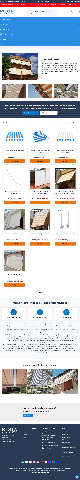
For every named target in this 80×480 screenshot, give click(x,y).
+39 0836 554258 (50, 442)
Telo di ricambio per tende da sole (14, 151)
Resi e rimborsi (66, 437)
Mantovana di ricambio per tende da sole (65, 151)
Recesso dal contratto (69, 447)
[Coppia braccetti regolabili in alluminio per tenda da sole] (65, 219)
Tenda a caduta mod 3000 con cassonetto (15, 234)
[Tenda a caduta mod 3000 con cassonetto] (14, 219)
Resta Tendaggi (23, 468)
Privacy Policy (66, 442)
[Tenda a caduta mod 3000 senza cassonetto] (40, 178)
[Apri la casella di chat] (77, 477)
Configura (15, 161)
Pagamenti (65, 432)
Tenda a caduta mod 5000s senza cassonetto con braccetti (65, 192)
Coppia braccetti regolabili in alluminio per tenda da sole (65, 234)
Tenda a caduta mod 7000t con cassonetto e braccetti (40, 234)
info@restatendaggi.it (51, 445)
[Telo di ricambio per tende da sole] (14, 137)
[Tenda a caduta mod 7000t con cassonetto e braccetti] (40, 219)
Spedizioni (65, 434)
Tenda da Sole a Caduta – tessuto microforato (14, 275)
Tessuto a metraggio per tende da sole (40, 151)
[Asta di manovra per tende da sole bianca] (14, 178)
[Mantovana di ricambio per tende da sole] (65, 137)
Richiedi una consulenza (49, 113)
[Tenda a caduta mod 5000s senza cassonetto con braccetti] (65, 178)
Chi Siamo (26, 432)
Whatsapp (48, 448)
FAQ (63, 440)
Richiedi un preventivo (30, 113)
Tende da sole (10, 48)
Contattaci (27, 415)
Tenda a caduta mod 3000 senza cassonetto (39, 192)
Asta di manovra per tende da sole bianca (14, 192)
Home (1, 48)
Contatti (25, 434)
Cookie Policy (66, 445)
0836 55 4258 (37, 13)
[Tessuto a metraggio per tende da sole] (40, 137)
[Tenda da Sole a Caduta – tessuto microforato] (14, 260)
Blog (24, 437)
